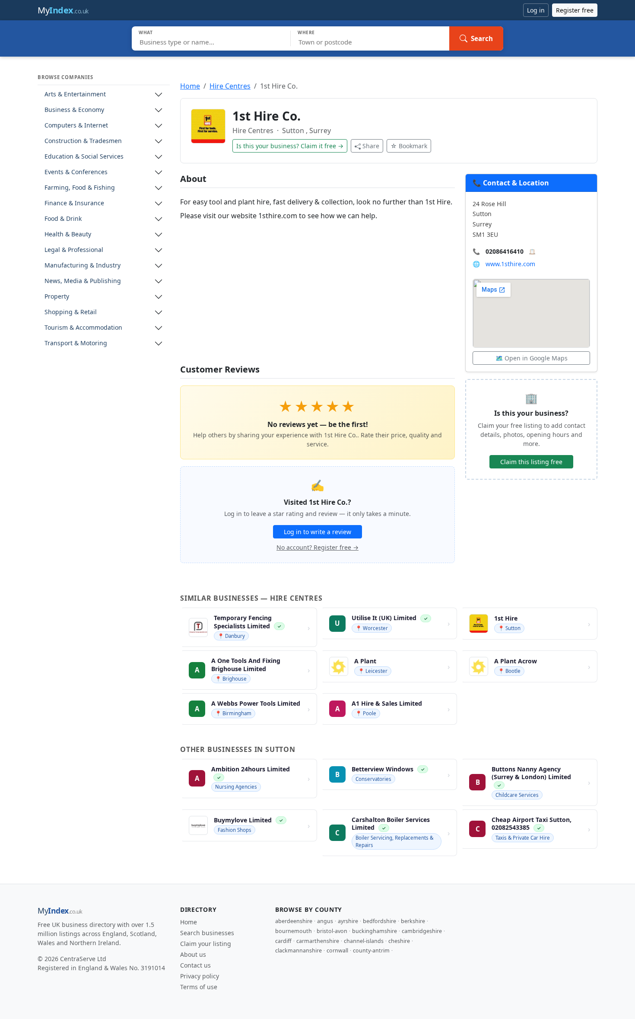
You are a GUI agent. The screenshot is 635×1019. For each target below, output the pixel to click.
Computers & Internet (76, 125)
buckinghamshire (374, 931)
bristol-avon (332, 931)
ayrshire (348, 921)
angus (325, 921)
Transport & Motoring (75, 343)
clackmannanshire (298, 950)
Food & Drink (63, 219)
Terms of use (198, 987)
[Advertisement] (317, 293)
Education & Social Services (84, 156)
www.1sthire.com (510, 264)
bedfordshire (379, 921)
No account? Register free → (317, 547)
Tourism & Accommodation (83, 327)
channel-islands (364, 941)
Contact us (195, 965)
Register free (575, 10)
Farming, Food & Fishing (79, 187)
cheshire (399, 941)
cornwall (337, 950)
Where (306, 32)
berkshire (413, 921)
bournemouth (293, 931)
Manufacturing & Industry (82, 265)
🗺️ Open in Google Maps (531, 358)
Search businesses (207, 933)
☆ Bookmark (409, 146)
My (63, 10)
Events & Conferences (76, 172)
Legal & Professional (73, 250)
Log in (536, 10)
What (146, 32)
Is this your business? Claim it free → (289, 146)
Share (370, 146)
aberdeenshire (293, 921)
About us (193, 954)
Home (190, 86)
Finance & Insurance (74, 203)
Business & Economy (74, 110)
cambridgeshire (422, 931)
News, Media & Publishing (82, 281)
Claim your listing (205, 943)
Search (482, 38)
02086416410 (505, 251)
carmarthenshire (317, 941)
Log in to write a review (317, 532)
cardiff (283, 941)
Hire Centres (230, 86)
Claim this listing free (531, 462)
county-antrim (371, 950)
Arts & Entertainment (75, 94)
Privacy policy (199, 976)
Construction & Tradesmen (83, 141)
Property (56, 296)
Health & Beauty (67, 234)
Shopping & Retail (70, 312)
